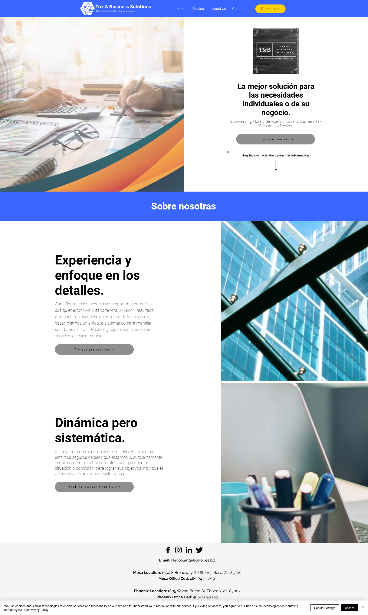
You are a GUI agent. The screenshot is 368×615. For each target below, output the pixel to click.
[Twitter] (199, 550)
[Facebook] (168, 550)
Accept (349, 608)
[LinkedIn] (188, 550)
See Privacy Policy (36, 610)
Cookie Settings (324, 608)
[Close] (362, 608)
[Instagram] (178, 550)
